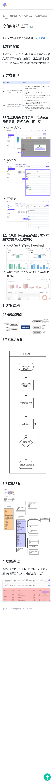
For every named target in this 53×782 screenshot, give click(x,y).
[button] (48, 5)
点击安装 (40, 38)
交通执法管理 (41, 15)
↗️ (31, 27)
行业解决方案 (15, 15)
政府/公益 (28, 15)
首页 (4, 15)
